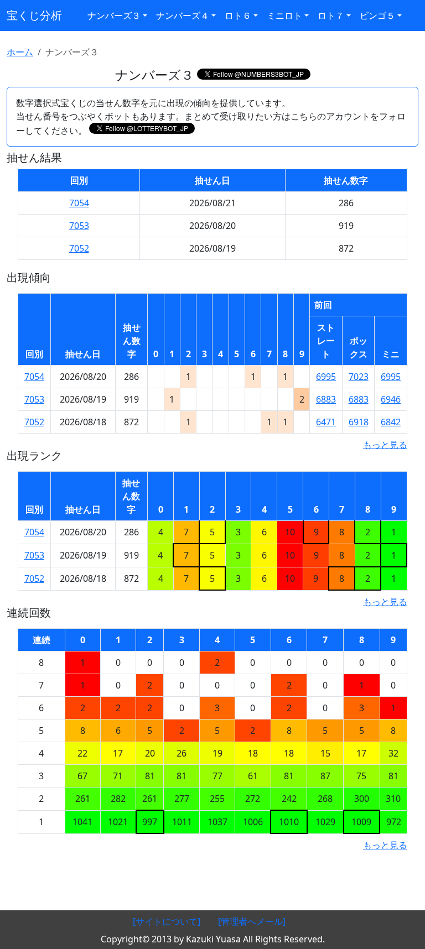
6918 (359, 422)
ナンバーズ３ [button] (114, 15)
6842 (391, 422)
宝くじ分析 (34, 15)
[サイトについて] (166, 921)
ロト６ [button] (238, 15)
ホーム (20, 52)
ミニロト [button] (284, 15)
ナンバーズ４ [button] (182, 15)
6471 (326, 422)
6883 (326, 399)
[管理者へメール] (252, 921)
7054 (79, 203)
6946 (391, 399)
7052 (79, 248)
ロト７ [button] (331, 15)
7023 (359, 377)
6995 (326, 377)
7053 (79, 226)
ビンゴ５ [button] (377, 15)
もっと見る (385, 445)
